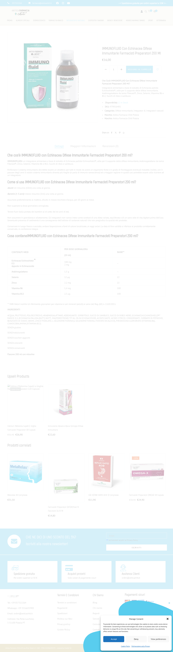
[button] (167, 619)
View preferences (158, 639)
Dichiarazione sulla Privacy (141, 646)
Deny (136, 639)
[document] (86, 326)
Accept (114, 639)
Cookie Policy (125, 646)
